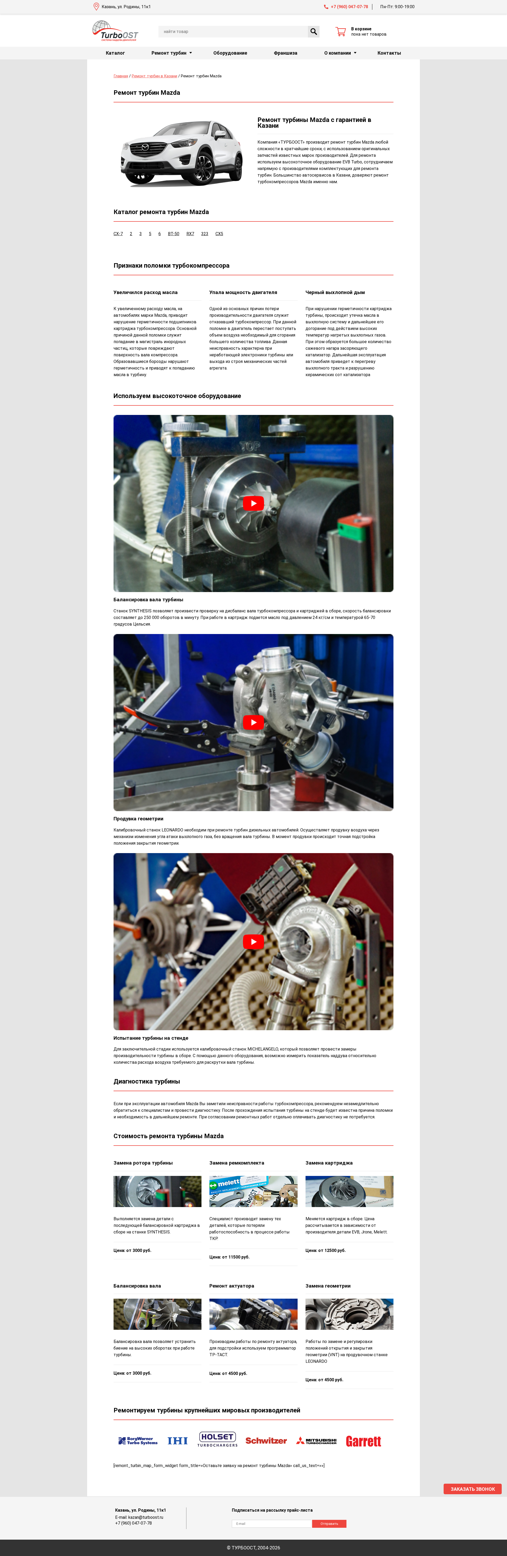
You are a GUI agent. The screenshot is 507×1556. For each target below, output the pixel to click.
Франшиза (285, 53)
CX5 (219, 233)
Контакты (389, 53)
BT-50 (173, 233)
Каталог (115, 53)
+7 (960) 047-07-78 (349, 6)
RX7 (190, 233)
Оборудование (230, 53)
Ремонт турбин (169, 53)
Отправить (329, 1524)
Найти (314, 31)
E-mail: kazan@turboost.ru (139, 1517)
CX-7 (118, 233)
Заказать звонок (473, 1489)
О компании (337, 53)
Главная (121, 76)
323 (204, 233)
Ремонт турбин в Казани (154, 76)
